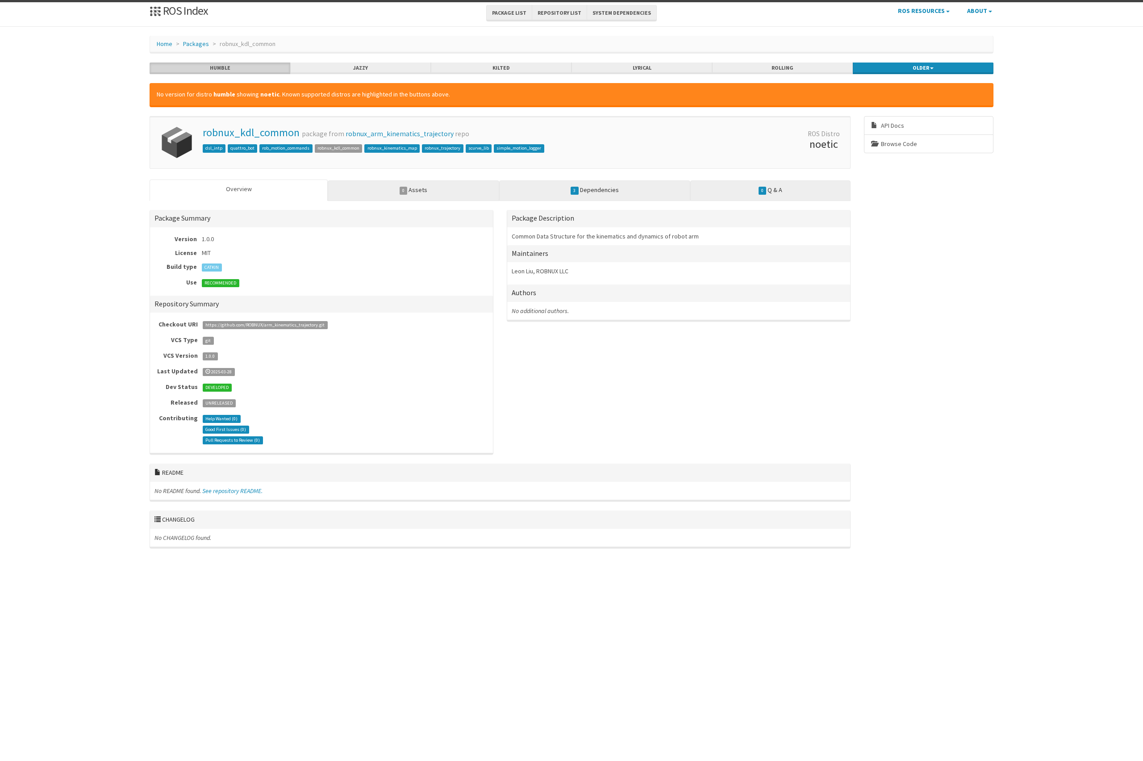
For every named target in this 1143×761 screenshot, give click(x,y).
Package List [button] (509, 12)
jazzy (360, 67)
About (978, 11)
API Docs (892, 125)
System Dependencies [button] (621, 12)
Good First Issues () (225, 429)
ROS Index (184, 10)
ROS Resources (922, 11)
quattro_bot (242, 148)
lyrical (642, 67)
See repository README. (232, 491)
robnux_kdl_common (251, 132)
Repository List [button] (559, 12)
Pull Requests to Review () (232, 440)
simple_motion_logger (518, 148)
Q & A (771, 190)
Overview (239, 189)
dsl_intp (213, 148)
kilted (501, 67)
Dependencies (595, 190)
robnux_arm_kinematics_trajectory (400, 134)
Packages (196, 44)
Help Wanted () (221, 419)
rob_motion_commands (285, 148)
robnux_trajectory (442, 148)
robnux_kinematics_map (392, 148)
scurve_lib (478, 148)
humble (220, 67)
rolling (782, 67)
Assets (414, 190)
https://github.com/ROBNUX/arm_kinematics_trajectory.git (265, 325)
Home (164, 44)
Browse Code (898, 144)
